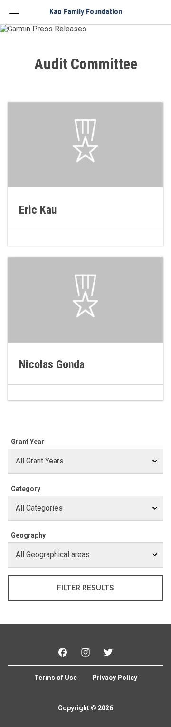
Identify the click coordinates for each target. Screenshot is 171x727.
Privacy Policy (114, 677)
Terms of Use (55, 677)
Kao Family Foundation (85, 12)
